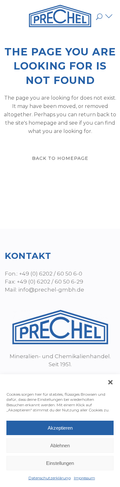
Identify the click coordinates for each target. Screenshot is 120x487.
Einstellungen (60, 463)
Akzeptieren (60, 428)
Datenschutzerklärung (49, 477)
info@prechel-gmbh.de (51, 289)
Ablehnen (60, 445)
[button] (110, 382)
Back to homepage (60, 158)
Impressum (84, 477)
